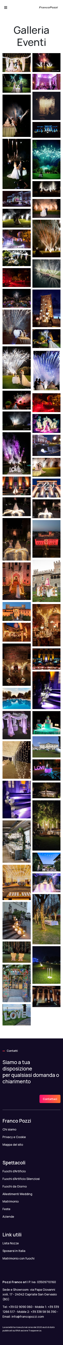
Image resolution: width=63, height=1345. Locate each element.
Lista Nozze (11, 1243)
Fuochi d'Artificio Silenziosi (21, 1179)
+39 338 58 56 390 (43, 1312)
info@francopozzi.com (28, 1316)
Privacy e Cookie (14, 1137)
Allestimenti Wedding (17, 1194)
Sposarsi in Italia (14, 1251)
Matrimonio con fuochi (18, 1258)
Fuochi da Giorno (15, 1186)
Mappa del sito (13, 1144)
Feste (6, 1209)
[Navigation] (5, 7)
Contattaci (50, 1099)
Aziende (8, 1216)
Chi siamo (9, 1129)
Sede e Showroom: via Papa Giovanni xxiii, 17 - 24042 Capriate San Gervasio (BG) (30, 1294)
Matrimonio (11, 1201)
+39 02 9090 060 (20, 1307)
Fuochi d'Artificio (14, 1171)
